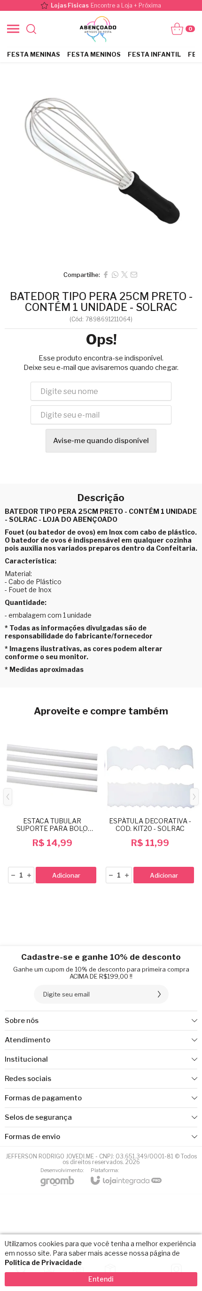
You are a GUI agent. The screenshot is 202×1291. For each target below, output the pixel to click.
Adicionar (66, 875)
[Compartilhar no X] (124, 274)
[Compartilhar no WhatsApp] (115, 274)
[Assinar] (159, 994)
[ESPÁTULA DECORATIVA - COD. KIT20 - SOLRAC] (150, 803)
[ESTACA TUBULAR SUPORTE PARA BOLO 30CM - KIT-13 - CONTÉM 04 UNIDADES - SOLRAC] (52, 803)
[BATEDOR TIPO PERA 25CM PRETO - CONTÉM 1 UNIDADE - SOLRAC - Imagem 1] (101, 163)
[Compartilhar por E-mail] (134, 274)
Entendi (101, 1279)
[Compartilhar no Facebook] (105, 274)
